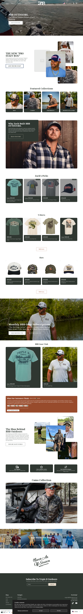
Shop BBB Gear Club (35, 333)
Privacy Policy (39, 607)
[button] (69, 3)
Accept (41, 610)
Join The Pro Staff (14, 66)
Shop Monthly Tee (17, 333)
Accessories (8, 604)
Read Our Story (16, 136)
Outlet (7, 602)
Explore (19, 3)
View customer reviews (13, 410)
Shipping (19, 597)
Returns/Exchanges (22, 599)
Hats (7, 600)
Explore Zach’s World (15, 444)
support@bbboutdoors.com (71, 597)
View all (41, 249)
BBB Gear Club (9, 597)
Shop (12, 3)
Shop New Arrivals (31, 22)
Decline (59, 610)
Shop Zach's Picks (15, 22)
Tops (7, 599)
